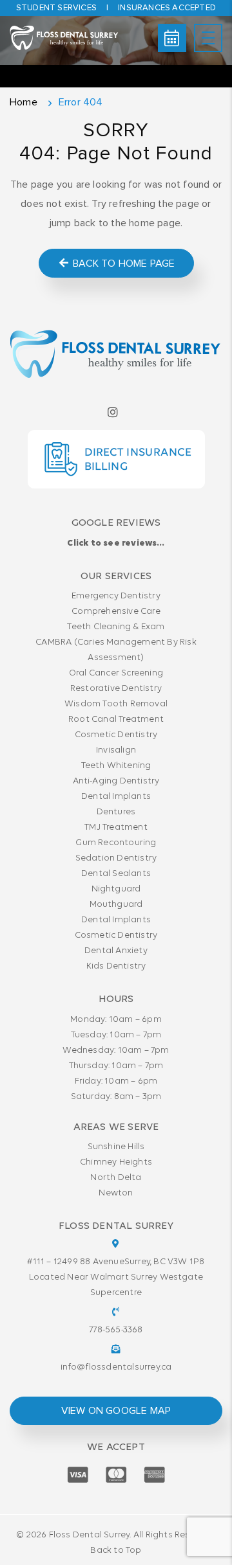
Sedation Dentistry (116, 858)
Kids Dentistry (116, 966)
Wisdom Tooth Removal (116, 704)
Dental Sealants (116, 874)
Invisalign (116, 750)
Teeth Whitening (116, 766)
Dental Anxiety (116, 951)
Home (23, 102)
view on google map (116, 1411)
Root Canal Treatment (116, 719)
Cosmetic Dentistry (116, 735)
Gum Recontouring (115, 843)
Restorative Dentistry (116, 688)
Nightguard (116, 889)
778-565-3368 (115, 1330)
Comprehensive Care (116, 611)
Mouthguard (116, 904)
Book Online (172, 38)
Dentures (116, 812)
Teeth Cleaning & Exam (115, 627)
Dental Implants (116, 796)
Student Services (56, 8)
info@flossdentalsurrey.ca (116, 1367)
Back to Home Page (122, 263)
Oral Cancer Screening (116, 673)
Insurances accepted (167, 8)
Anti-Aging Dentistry (116, 781)
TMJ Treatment (116, 827)
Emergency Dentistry (116, 596)
